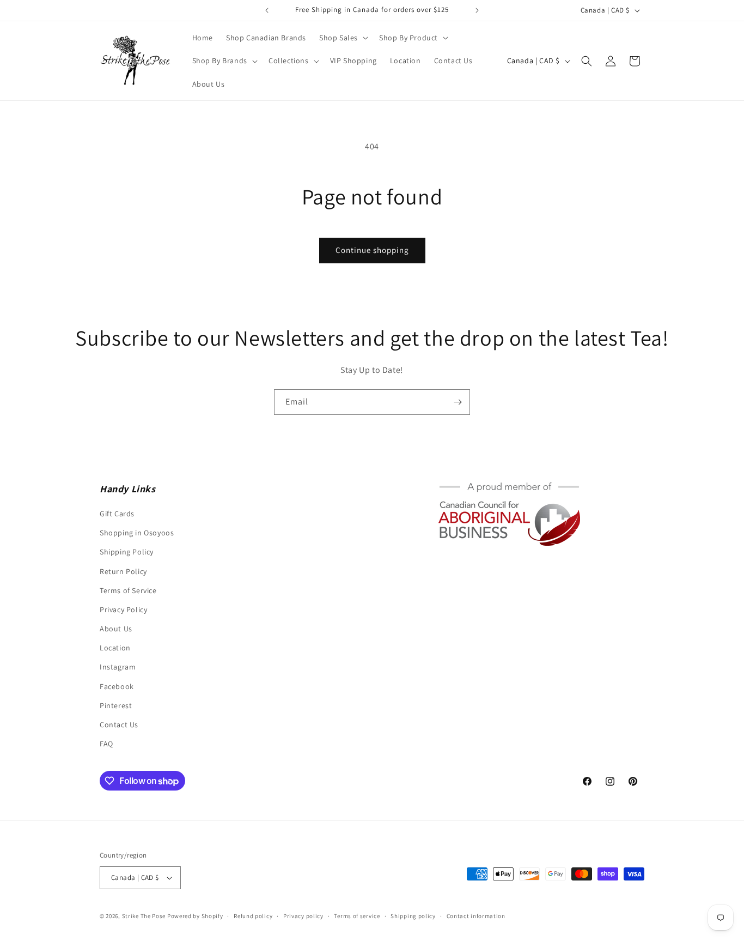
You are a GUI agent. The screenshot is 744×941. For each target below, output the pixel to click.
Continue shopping (372, 250)
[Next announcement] (477, 10)
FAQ (106, 744)
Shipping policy (413, 916)
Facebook (117, 686)
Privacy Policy (123, 609)
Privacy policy (303, 916)
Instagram (118, 667)
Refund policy (253, 916)
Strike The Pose (144, 916)
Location (115, 648)
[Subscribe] (457, 402)
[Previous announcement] (267, 10)
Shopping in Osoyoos (137, 533)
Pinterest (116, 705)
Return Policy (123, 571)
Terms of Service (128, 590)
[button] (343, 37)
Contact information (476, 916)
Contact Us (119, 724)
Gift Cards (117, 513)
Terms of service (357, 916)
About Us (116, 629)
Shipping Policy (127, 552)
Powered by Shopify (195, 916)
